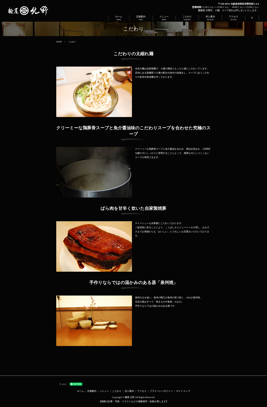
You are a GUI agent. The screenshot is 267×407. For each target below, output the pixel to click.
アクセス (233, 17)
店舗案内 (140, 17)
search (255, 18)
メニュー (164, 17)
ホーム (118, 17)
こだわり (187, 17)
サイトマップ (183, 391)
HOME (59, 42)
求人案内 (210, 17)
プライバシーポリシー (161, 391)
